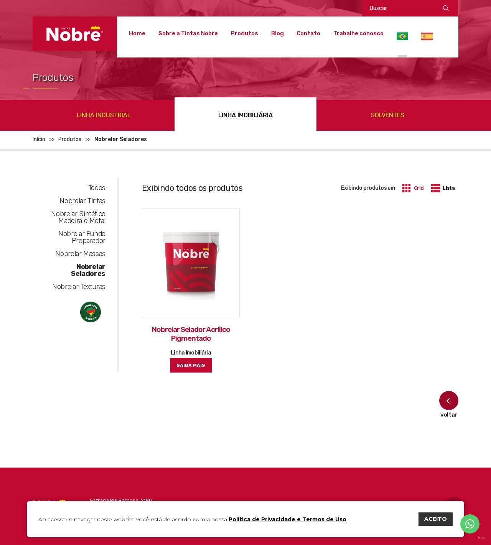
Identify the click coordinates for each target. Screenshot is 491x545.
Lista (449, 188)
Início (39, 139)
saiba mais (190, 365)
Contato (308, 33)
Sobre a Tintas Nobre (188, 33)
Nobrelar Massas (80, 254)
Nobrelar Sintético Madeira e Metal (78, 217)
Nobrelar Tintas (82, 201)
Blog (277, 33)
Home (137, 33)
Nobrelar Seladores (88, 270)
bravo (481, 537)
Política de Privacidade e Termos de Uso (287, 519)
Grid (418, 188)
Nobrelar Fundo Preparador (81, 237)
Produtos (244, 33)
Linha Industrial (104, 115)
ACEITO (435, 518)
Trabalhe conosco (358, 33)
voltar (448, 414)
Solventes (387, 115)
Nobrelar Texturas (78, 286)
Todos (96, 188)
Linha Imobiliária (245, 115)
